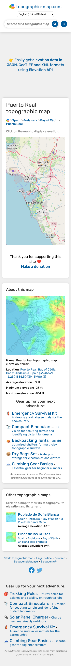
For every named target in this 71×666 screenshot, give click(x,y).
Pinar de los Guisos (34, 534)
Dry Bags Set (24, 453)
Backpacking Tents (30, 440)
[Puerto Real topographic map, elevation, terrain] (35, 325)
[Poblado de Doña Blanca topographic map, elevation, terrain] (11, 520)
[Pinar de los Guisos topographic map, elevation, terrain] (11, 539)
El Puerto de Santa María (40, 520)
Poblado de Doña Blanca (38, 514)
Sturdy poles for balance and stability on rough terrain (36, 595)
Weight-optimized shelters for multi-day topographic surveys (37, 444)
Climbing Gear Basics (32, 463)
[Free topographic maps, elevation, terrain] (7, 120)
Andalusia (34, 519)
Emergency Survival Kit (34, 413)
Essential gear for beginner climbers (37, 468)
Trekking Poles (24, 593)
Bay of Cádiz (50, 519)
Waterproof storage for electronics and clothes (36, 456)
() (31, 373)
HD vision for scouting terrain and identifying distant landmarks (35, 430)
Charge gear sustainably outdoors (35, 619)
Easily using (35, 65)
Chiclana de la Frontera (32, 541)
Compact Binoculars (31, 426)
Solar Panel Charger (29, 617)
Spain (21, 519)
